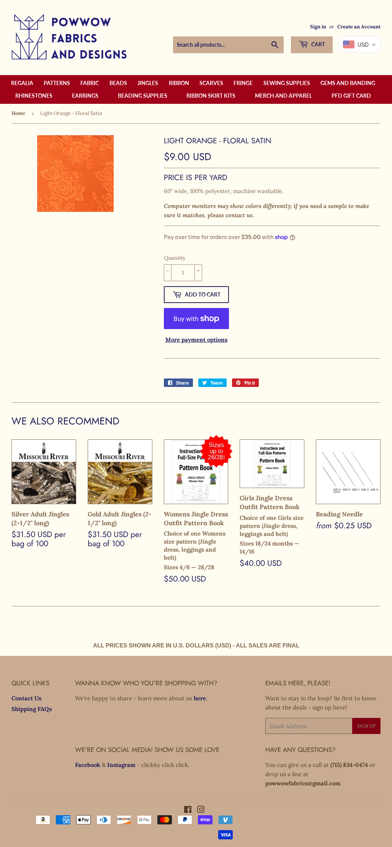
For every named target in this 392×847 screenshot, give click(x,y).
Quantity (174, 257)
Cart (317, 44)
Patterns (57, 83)
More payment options (196, 339)
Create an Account (359, 26)
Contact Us (26, 698)
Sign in (318, 26)
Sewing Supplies (286, 83)
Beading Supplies (142, 95)
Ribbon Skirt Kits (210, 95)
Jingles (147, 83)
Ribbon (179, 83)
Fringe (243, 83)
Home (18, 113)
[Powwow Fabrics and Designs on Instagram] (201, 810)
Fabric (89, 83)
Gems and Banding (347, 83)
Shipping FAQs (31, 709)
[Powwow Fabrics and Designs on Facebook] (188, 810)
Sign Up (366, 726)
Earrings (85, 95)
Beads (118, 83)
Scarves (211, 83)
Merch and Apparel (283, 95)
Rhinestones (33, 95)
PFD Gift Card (351, 95)
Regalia (22, 83)
